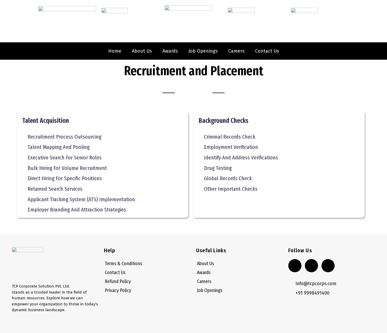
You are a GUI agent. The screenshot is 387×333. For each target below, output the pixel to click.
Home (114, 51)
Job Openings (203, 51)
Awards (170, 51)
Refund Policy (118, 281)
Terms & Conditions (123, 263)
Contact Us (267, 51)
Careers (236, 51)
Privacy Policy (118, 290)
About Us (142, 51)
